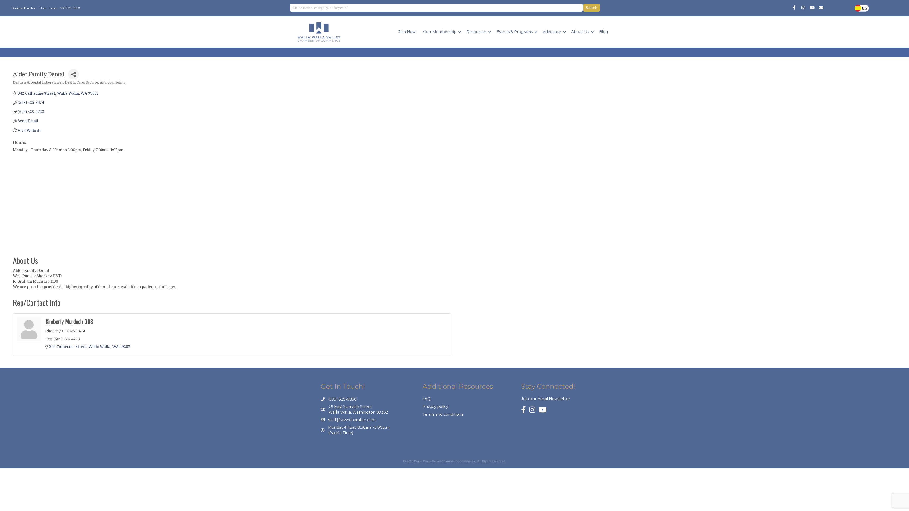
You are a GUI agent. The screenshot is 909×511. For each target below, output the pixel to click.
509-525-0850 (70, 8)
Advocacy (552, 32)
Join (43, 8)
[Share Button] (73, 74)
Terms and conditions (443, 414)
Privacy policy (435, 406)
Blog (603, 32)
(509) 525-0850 (342, 399)
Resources (476, 32)
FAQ (427, 398)
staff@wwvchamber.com (351, 420)
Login (54, 8)
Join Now (407, 32)
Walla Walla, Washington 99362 (358, 412)
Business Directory (24, 8)
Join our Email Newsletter (545, 398)
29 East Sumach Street (350, 407)
